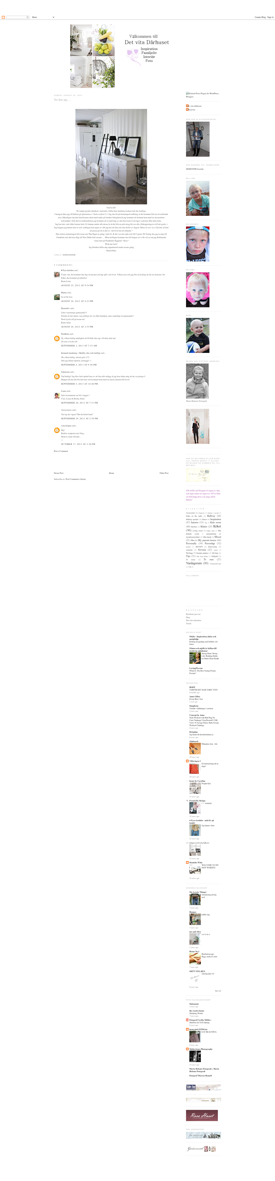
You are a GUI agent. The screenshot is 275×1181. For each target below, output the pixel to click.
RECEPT (199, 546)
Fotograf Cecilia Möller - (200, 1019)
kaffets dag (206, 914)
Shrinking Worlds (196, 1013)
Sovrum (202, 549)
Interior (194, 522)
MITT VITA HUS (197, 971)
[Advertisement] (137, 7)
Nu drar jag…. (62, 99)
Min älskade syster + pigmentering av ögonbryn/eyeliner (203, 533)
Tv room (190, 559)
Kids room (215, 522)
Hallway (211, 515)
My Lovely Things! (197, 891)
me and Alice (195, 931)
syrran (216, 550)
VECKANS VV (208, 974)
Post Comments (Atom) (76, 479)
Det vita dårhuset (194, 105)
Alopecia (201, 513)
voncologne (66, 425)
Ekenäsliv (65, 308)
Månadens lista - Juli (209, 744)
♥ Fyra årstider (67, 270)
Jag (206, 522)
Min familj (207, 537)
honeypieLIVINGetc (198, 1029)
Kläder (204, 526)
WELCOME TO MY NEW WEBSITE (210, 866)
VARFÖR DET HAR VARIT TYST (203, 689)
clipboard (193, 741)
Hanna (64, 292)
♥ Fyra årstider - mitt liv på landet (201, 821)
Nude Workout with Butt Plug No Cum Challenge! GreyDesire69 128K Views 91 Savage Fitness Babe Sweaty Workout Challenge (204, 721)
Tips (188, 556)
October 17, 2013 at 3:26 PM (78, 444)
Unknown (65, 371)
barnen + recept (213, 513)
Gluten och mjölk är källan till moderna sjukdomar (203, 649)
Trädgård (214, 556)
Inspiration (215, 519)
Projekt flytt (206, 783)
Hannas (192, 911)
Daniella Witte (195, 862)
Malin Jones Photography (201, 1048)
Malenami (194, 1003)
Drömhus (193, 731)
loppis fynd (210, 531)
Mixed (218, 536)
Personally (191, 543)
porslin (188, 547)
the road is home (196, 1010)
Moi (193, 540)
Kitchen (194, 526)
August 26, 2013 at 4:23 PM (77, 301)
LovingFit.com (196, 668)
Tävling (189, 553)
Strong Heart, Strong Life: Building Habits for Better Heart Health (210, 656)
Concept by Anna (196, 714)
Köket (217, 526)
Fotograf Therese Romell (200, 1075)
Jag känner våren (208, 825)
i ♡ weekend (207, 803)
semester (189, 550)
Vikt (189, 567)
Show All (218, 991)
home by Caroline (197, 780)
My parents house (207, 540)
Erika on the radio (194, 516)
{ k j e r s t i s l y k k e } (199, 842)
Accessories (190, 513)
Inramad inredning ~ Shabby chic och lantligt (80, 352)
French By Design (197, 800)
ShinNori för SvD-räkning (199, 1022)
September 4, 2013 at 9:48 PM (79, 364)
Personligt (210, 543)
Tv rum (209, 559)
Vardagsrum (69, 255)
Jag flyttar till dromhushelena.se (201, 734)
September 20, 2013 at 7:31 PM (79, 402)
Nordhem (65, 333)
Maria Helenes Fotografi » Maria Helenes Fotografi (204, 1070)
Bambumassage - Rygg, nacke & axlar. (209, 955)
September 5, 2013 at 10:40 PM (79, 383)
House (204, 519)
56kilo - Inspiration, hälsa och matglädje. (202, 637)
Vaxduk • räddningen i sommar (201, 708)
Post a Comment (61, 451)
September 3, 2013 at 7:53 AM (79, 345)
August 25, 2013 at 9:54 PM (77, 285)
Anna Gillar (194, 696)
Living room (198, 530)
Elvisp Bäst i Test (196, 699)
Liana (63, 390)
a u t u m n (206, 934)
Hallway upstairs (192, 519)
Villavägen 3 (195, 760)
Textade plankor (202, 553)
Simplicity (194, 705)
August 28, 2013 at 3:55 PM (77, 326)
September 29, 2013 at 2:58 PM (79, 418)
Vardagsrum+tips (215, 564)
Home (111, 473)
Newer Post (58, 473)
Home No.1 (194, 951)
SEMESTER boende (195, 168)
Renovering (212, 546)
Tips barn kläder (202, 556)
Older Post (164, 473)
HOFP (192, 687)
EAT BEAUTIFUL (209, 1032)
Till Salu (215, 553)
